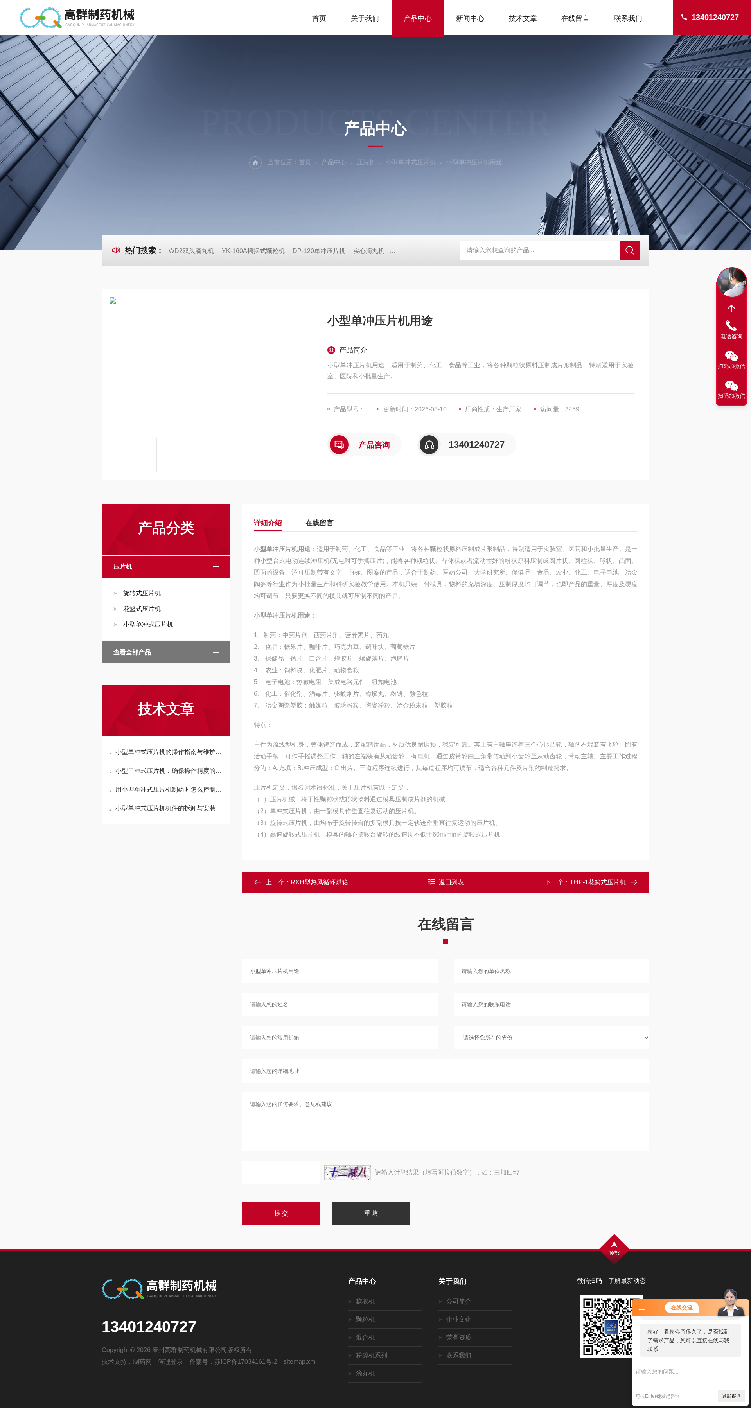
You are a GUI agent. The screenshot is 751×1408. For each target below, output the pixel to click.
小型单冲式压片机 (411, 162)
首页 (319, 18)
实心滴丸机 (368, 251)
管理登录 (170, 1361)
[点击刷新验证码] (347, 1172)
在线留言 (575, 18)
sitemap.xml (300, 1361)
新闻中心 (470, 18)
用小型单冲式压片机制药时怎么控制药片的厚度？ (170, 789)
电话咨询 (731, 336)
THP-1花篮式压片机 (598, 882)
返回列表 (451, 882)
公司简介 (458, 1301)
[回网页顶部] (731, 308)
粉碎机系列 (371, 1355)
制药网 (142, 1361)
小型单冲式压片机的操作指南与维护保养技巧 (170, 752)
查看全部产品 (132, 652)
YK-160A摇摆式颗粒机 (253, 251)
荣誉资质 (458, 1337)
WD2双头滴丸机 (191, 251)
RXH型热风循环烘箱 (319, 882)
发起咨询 (731, 1396)
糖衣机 (365, 1301)
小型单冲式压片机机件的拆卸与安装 (165, 808)
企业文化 (458, 1319)
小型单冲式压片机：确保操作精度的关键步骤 (170, 770)
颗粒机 (365, 1319)
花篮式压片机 (142, 608)
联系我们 (628, 18)
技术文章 (523, 18)
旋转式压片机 (142, 593)
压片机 (366, 162)
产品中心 (418, 18)
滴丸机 (365, 1373)
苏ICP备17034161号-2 (245, 1361)
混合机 (365, 1337)
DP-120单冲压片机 (319, 251)
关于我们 (365, 18)
